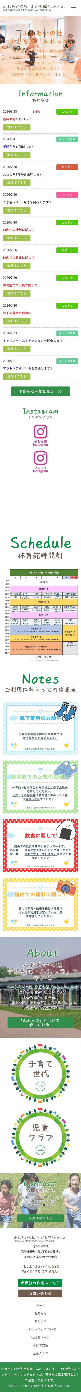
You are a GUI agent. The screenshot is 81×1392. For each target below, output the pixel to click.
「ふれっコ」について (40, 1329)
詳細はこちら (16, 127)
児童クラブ (40, 1353)
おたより (40, 1321)
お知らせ (40, 1313)
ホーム (40, 1305)
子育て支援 (40, 1345)
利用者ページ (40, 1337)
